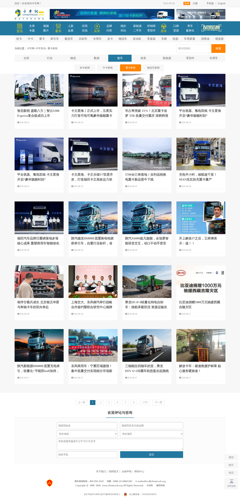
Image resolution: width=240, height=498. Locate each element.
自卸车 (83, 38)
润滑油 (205, 38)
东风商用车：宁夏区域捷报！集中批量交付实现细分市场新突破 (91, 371)
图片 (46, 30)
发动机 (137, 38)
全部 (26, 58)
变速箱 (151, 38)
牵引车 (54, 38)
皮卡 (110, 38)
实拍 (84, 30)
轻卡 (19, 38)
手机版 (210, 3)
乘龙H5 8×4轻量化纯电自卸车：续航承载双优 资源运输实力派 (146, 307)
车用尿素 (189, 38)
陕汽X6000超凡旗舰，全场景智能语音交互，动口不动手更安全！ (146, 243)
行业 (50, 58)
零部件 (151, 30)
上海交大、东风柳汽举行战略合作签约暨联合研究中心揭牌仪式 (91, 307)
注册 (195, 3)
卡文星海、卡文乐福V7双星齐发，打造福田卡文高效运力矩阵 (92, 179)
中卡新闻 (108, 67)
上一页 (81, 402)
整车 (120, 58)
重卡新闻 (130, 67)
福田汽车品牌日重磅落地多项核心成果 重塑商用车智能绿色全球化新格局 (38, 243)
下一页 (158, 402)
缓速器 (219, 38)
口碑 (176, 25)
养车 (190, 25)
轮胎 (175, 38)
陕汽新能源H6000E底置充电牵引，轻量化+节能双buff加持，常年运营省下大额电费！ (38, 371)
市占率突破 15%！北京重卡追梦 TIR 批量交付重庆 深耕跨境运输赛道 (146, 115)
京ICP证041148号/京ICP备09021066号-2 (102, 494)
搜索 (218, 48)
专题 (32, 30)
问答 (109, 30)
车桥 (164, 38)
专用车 (97, 38)
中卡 (30, 38)
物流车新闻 (153, 67)
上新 (70, 25)
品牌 (109, 25)
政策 (143, 58)
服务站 (190, 30)
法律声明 (126, 471)
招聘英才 (114, 471)
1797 (145, 402)
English (221, 3)
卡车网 (30, 48)
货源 (176, 30)
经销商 (151, 25)
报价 (123, 25)
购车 (231, 465)
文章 (32, 25)
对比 (123, 30)
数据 (96, 58)
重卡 (42, 38)
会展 (70, 30)
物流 (73, 58)
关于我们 (101, 471)
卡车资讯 (41, 48)
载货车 (69, 38)
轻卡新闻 (85, 67)
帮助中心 (139, 471)
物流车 (123, 38)
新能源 (137, 25)
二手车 (137, 30)
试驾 (84, 25)
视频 (46, 25)
